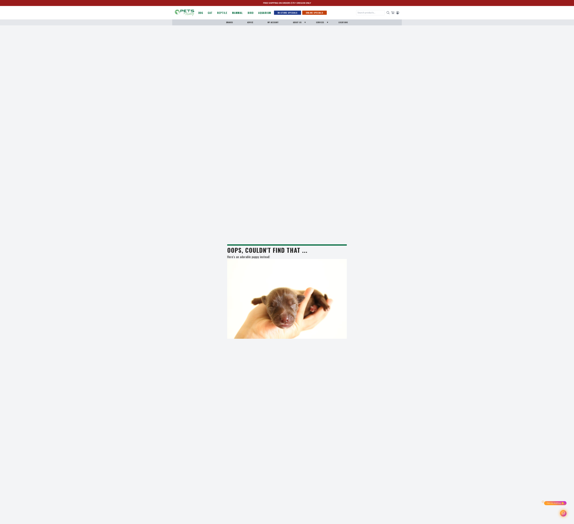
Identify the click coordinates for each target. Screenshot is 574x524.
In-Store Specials (287, 12)
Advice (250, 22)
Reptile (222, 13)
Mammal (237, 13)
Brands (229, 22)
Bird (251, 13)
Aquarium (264, 13)
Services (320, 22)
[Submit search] (388, 12)
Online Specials (314, 12)
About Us (297, 22)
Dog (200, 13)
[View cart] (393, 12)
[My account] (397, 12)
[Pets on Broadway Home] (184, 12)
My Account (273, 22)
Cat (210, 13)
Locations (343, 22)
